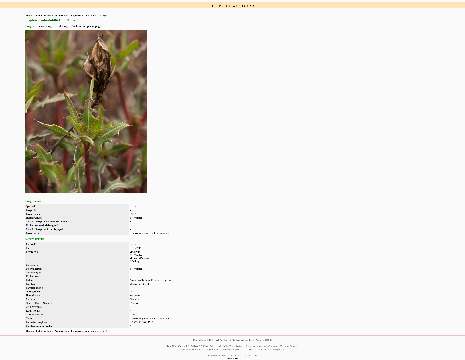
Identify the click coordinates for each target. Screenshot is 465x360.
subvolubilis (90, 15)
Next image (62, 26)
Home (29, 15)
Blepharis (76, 15)
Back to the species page (86, 26)
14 (131, 291)
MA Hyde (135, 252)
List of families (43, 15)
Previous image (44, 26)
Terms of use (232, 358)
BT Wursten (136, 218)
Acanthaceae (61, 15)
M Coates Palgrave (139, 258)
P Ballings (135, 261)
